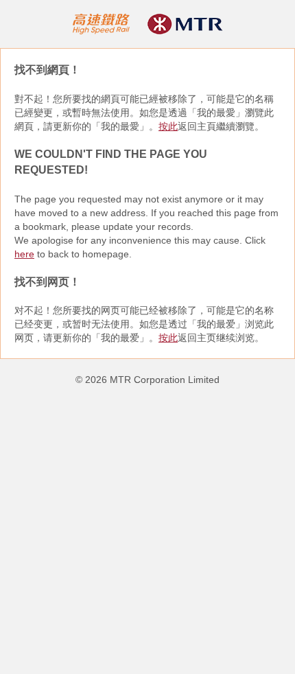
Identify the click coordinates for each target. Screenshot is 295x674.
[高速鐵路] (102, 23)
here (24, 253)
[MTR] (185, 23)
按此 (168, 126)
